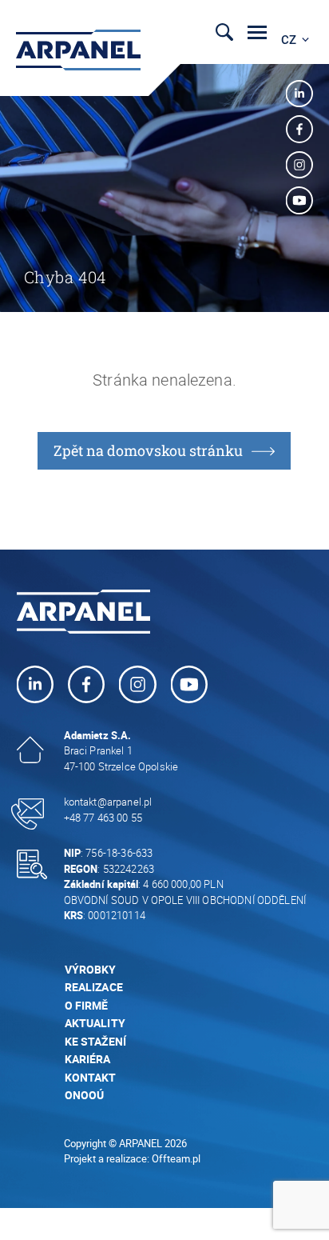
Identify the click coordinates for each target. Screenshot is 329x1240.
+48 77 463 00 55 (103, 817)
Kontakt (91, 1077)
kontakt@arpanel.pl (108, 801)
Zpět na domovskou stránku (148, 450)
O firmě (87, 1005)
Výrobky (91, 969)
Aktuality (95, 1022)
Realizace (94, 986)
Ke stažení (97, 1041)
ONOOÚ (85, 1094)
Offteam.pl (176, 1158)
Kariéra (88, 1058)
